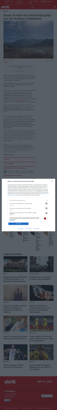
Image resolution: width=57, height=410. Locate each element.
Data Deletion (21, 228)
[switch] (46, 203)
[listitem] (28, 200)
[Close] (52, 181)
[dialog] (28, 205)
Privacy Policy (36, 228)
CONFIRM (18, 223)
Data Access (28, 228)
